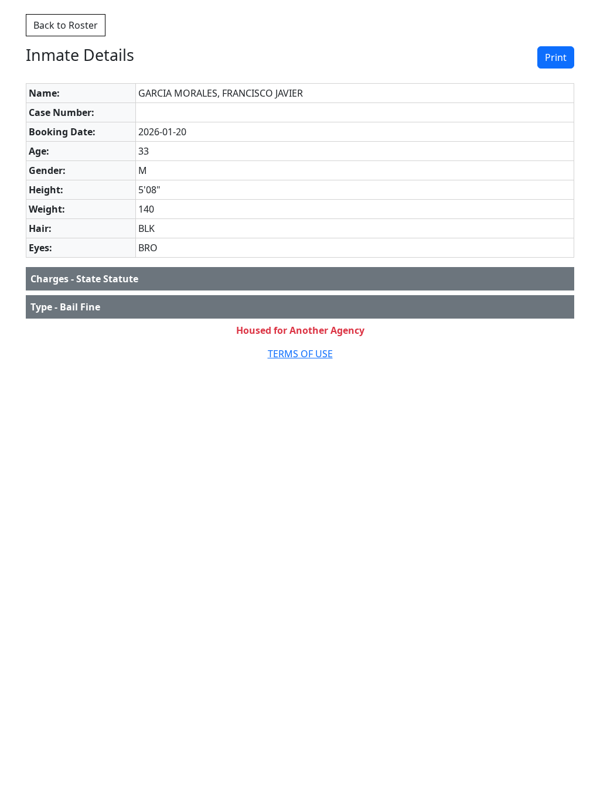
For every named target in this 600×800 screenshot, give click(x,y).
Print (556, 57)
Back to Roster (65, 25)
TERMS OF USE (300, 353)
